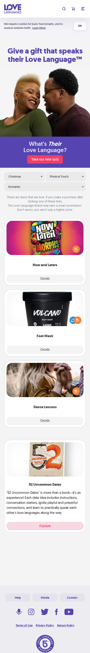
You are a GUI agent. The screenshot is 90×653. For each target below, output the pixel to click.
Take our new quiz (45, 159)
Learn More (39, 28)
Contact (72, 598)
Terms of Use (24, 625)
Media (45, 598)
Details (45, 279)
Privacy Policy (45, 625)
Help (18, 598)
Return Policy (66, 625)
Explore (45, 526)
